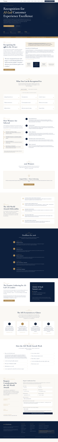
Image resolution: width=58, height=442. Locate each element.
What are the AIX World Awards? (10, 353)
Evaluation (28, 1)
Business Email (25, 393)
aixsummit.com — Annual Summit (43, 428)
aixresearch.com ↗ (9, 332)
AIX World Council (32, 428)
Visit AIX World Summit (9, 300)
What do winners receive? (35, 363)
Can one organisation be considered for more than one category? (14, 368)
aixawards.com (5, 399)
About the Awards (23, 425)
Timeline (38, 1)
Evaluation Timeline (32, 425)
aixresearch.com (5, 405)
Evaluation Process (23, 428)
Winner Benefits (23, 432)
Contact (31, 429)
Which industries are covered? (9, 366)
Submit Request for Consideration (37, 413)
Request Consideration (9, 69)
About (21, 1)
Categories (24, 1)
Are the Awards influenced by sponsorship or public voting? (40, 361)
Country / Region (41, 393)
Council (32, 1)
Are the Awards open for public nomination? (11, 360)
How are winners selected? (35, 353)
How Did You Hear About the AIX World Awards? (30, 407)
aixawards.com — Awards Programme (44, 425)
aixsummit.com (5, 410)
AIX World (42, 1)
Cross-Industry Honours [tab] (32, 89)
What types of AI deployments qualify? (10, 363)
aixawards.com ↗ (22, 332)
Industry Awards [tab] (24, 89)
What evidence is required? (35, 358)
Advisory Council (23, 429)
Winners (35, 1)
